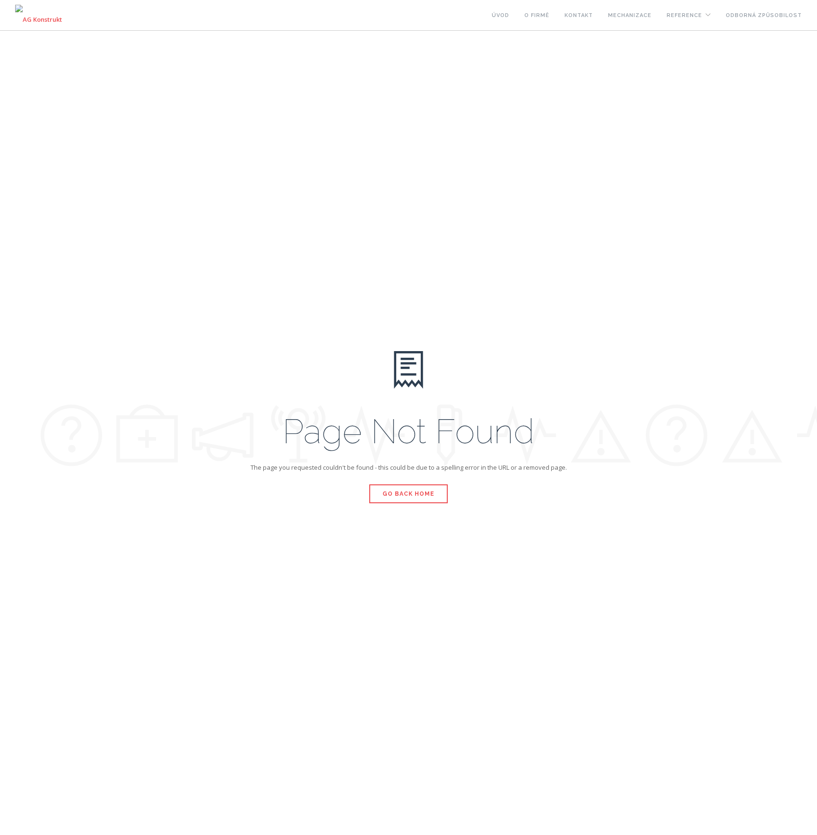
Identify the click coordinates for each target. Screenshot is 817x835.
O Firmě (536, 15)
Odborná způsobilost (764, 15)
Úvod (500, 15)
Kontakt (579, 15)
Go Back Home (408, 494)
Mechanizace (630, 15)
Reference (684, 15)
